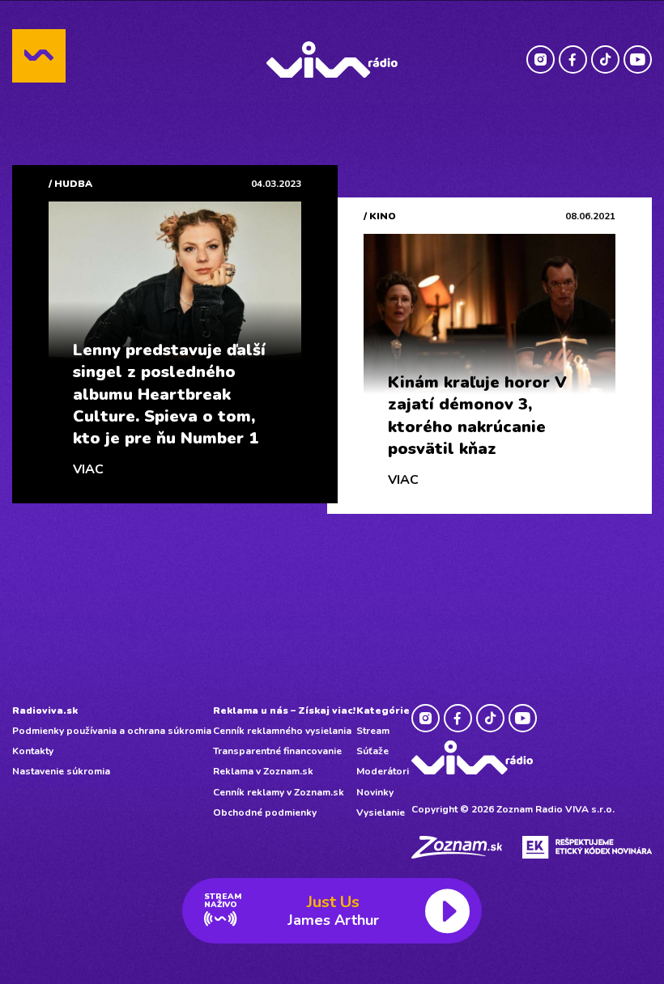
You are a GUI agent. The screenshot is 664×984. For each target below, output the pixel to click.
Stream (372, 730)
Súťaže (372, 750)
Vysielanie (380, 812)
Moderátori (382, 771)
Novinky (375, 792)
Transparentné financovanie (277, 750)
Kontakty (32, 750)
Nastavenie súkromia (61, 771)
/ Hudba (70, 183)
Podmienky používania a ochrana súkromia (111, 730)
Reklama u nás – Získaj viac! (284, 710)
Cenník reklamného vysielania (282, 730)
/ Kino (380, 216)
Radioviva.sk (45, 710)
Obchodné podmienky (265, 812)
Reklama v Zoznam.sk (263, 771)
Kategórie (383, 710)
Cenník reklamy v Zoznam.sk (278, 792)
